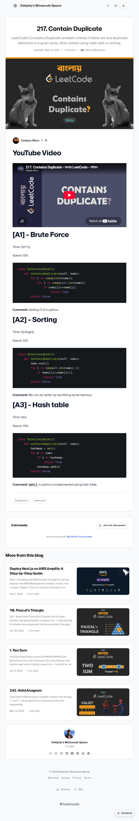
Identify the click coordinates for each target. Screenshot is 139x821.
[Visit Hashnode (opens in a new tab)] (69, 804)
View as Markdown (95, 50)
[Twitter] (50, 754)
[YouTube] (72, 754)
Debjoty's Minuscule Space (40, 5)
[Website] (83, 754)
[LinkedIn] (46, 140)
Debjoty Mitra (30, 141)
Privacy (77, 778)
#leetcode (39, 501)
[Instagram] (56, 754)
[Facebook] (77, 754)
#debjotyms (21, 501)
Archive (66, 778)
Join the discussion (114, 525)
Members (53, 778)
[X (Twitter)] (42, 140)
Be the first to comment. (80, 537)
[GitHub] (61, 754)
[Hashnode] (88, 754)
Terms (87, 778)
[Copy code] (122, 266)
